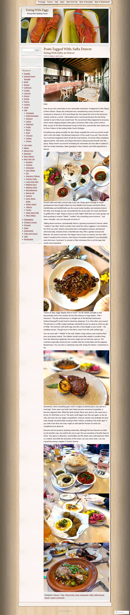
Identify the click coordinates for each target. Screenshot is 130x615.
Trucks (28, 210)
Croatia (27, 91)
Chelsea (29, 165)
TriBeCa (29, 207)
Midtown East (31, 185)
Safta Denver (99, 595)
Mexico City (28, 151)
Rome (28, 130)
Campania (30, 113)
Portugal (41, 2)
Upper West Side (32, 213)
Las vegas (28, 145)
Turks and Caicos (30, 234)
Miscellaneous (31, 190)
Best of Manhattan (102, 2)
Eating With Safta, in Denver (59, 53)
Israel (26, 108)
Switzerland (28, 231)
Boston (27, 85)
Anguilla (27, 74)
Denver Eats (70, 595)
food (77, 595)
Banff (26, 82)
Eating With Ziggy (37, 10)
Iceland (27, 105)
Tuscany (29, 136)
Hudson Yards (31, 179)
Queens (29, 196)
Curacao (27, 93)
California (27, 88)
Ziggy (61, 56)
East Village (30, 171)
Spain (62, 2)
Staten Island (31, 204)
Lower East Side (32, 182)
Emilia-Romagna (32, 116)
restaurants (84, 595)
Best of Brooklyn (86, 2)
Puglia (28, 127)
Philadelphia (28, 220)
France (50, 2)
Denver (56, 595)
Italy (56, 2)
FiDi (27, 173)
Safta (91, 595)
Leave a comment (57, 598)
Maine (26, 148)
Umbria (29, 138)
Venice (28, 141)
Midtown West (31, 188)
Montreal (27, 154)
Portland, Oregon (30, 222)
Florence (29, 119)
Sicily (28, 133)
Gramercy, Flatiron (33, 176)
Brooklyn (29, 162)
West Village (31, 216)
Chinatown (30, 168)
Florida (26, 99)
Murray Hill (30, 193)
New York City (72, 2)
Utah (26, 237)
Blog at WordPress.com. (65, 610)
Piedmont (29, 124)
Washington (28, 239)
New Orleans (29, 156)
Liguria (28, 122)
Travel (46, 598)
